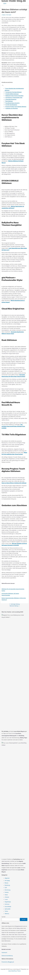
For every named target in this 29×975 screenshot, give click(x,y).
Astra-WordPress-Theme (14, 971)
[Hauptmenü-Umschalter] (5, 3)
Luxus (6, 899)
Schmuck (7, 904)
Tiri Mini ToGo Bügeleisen (11, 104)
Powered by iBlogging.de (8, 962)
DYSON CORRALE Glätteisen (12, 93)
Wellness (7, 913)
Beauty (6, 883)
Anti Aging (7, 880)
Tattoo (6, 911)
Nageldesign (8, 901)
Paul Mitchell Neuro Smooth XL (13, 103)
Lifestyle (7, 897)
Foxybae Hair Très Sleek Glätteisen (14, 92)
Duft (6, 887)
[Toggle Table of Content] (3, 85)
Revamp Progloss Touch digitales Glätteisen (16, 106)
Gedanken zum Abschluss (12, 108)
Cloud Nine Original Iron (11, 99)
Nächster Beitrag (14, 605)
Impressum (4, 952)
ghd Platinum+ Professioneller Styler (14, 97)
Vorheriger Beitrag (14, 604)
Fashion (7, 892)
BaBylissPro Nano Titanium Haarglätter (14, 95)
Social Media (8, 906)
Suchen (3, 916)
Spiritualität (7, 909)
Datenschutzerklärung (7, 955)
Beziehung (7, 885)
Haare (3, 14)
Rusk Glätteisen (9, 101)
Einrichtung (7, 890)
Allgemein (7, 878)
